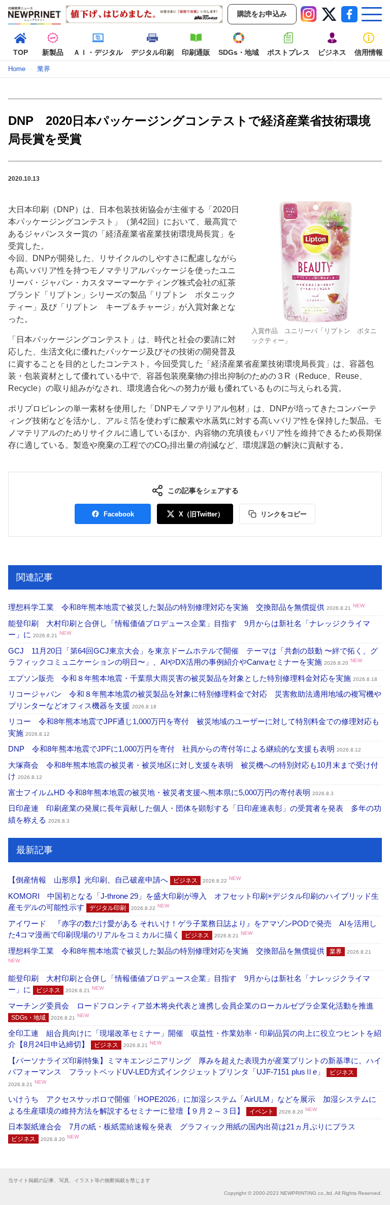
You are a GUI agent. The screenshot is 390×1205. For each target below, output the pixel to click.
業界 (43, 69)
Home (16, 69)
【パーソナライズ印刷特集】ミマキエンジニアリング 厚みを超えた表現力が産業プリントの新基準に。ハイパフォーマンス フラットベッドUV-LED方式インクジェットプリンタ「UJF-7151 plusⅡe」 (194, 1071)
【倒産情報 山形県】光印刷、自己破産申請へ (124, 879)
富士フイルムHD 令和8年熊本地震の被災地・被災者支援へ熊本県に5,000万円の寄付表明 (171, 792)
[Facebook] (349, 14)
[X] (329, 14)
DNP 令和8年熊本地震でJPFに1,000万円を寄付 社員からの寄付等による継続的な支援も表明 (184, 748)
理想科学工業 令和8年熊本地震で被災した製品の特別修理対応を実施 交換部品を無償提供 (186, 607)
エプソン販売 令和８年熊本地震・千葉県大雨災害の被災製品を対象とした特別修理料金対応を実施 (192, 678)
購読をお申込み (262, 14)
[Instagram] (309, 14)
